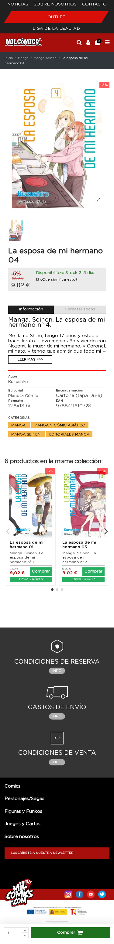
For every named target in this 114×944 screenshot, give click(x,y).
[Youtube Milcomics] (91, 893)
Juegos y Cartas (22, 824)
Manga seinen (26, 434)
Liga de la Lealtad (56, 28)
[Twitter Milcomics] (102, 893)
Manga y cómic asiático (59, 425)
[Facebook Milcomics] (79, 893)
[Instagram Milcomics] (68, 893)
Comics (12, 786)
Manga (19, 425)
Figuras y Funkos (23, 811)
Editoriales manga (69, 434)
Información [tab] (31, 309)
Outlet (56, 17)
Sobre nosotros (55, 4)
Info (57, 670)
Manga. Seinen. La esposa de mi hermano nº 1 (26, 557)
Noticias (17, 4)
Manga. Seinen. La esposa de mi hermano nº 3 (79, 557)
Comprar (66, 933)
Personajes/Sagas (24, 798)
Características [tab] (80, 309)
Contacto (94, 4)
